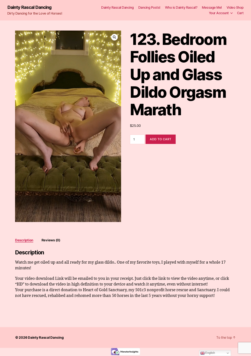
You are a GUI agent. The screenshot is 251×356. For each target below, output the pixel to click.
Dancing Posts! (149, 7)
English (210, 352)
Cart (240, 13)
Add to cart (160, 139)
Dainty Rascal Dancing (29, 7)
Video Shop (235, 7)
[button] (114, 37)
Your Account (219, 13)
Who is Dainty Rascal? (181, 7)
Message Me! (212, 7)
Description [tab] (24, 240)
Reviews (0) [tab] (51, 240)
